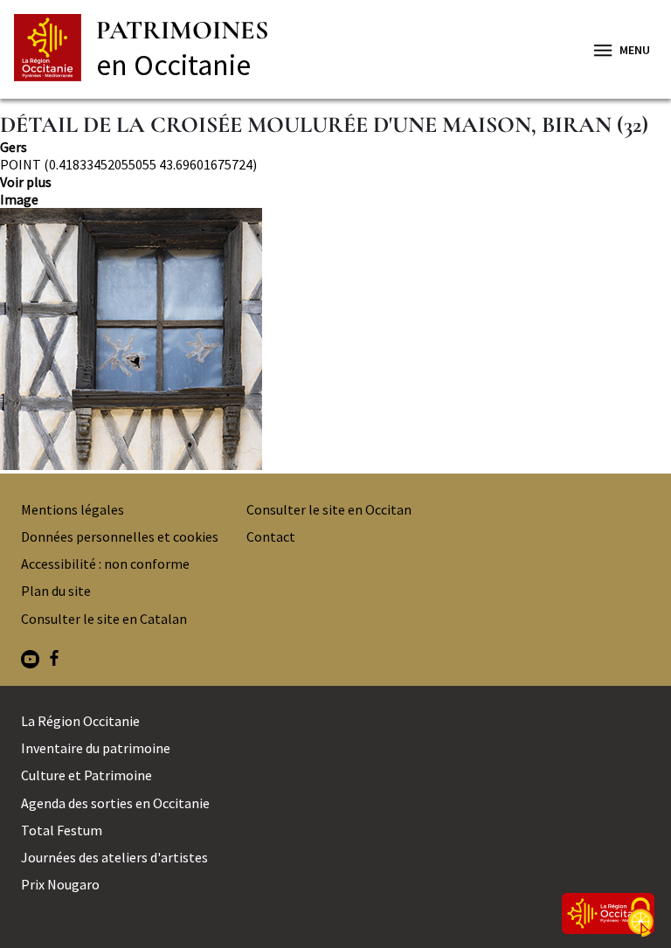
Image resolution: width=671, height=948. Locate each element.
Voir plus (26, 181)
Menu (634, 50)
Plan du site (56, 590)
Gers (13, 147)
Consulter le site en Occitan (329, 509)
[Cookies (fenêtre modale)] (640, 918)
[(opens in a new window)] (30, 661)
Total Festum (61, 830)
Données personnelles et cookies (119, 536)
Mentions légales (72, 509)
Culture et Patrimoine (86, 775)
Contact (270, 536)
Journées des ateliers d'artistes (114, 857)
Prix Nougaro (60, 884)
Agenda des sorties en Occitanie (115, 803)
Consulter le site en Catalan (104, 618)
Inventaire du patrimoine (95, 748)
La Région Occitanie (80, 721)
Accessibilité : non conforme (105, 563)
